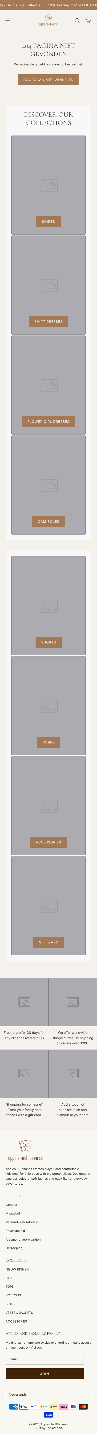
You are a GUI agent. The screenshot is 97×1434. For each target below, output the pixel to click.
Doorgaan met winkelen (48, 80)
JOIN (44, 1374)
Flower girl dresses (48, 421)
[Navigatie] (7, 20)
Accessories (48, 842)
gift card (48, 942)
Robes (49, 742)
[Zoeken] (77, 20)
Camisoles (48, 521)
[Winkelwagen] (88, 20)
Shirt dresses (48, 322)
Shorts (48, 642)
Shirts (48, 222)
